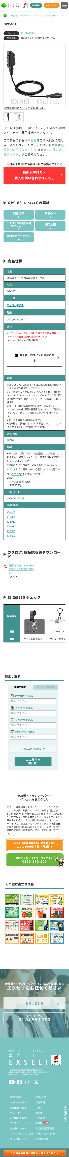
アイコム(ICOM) (28, 33)
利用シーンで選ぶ (25, 731)
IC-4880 (11, 517)
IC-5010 (11, 521)
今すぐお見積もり (33, 638)
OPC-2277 (17, 474)
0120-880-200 (34, 1018)
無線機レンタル (18, 1128)
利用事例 (40, 1102)
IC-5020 (11, 526)
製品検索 (36, 5)
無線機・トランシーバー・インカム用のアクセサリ (36, 15)
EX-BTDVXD (33, 631)
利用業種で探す (18, 1118)
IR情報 (38, 1123)
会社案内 (40, 1118)
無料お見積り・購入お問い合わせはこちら (34, 175)
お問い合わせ (52, 5)
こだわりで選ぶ (24, 719)
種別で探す (16, 1097)
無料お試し (41, 1097)
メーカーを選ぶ (24, 707)
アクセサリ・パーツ (20, 1123)
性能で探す (16, 1112)
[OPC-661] (8, 117)
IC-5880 (11, 535)
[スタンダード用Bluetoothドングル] (33, 616)
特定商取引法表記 (44, 1128)
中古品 (32, 140)
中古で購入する (18, 1138)
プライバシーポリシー (47, 1133)
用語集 (38, 1112)
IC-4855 (11, 512)
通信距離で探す (18, 1107)
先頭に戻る (65, 1115)
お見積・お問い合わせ (36, 357)
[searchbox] (33, 701)
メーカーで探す (18, 1102)
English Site (41, 1138)
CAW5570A (59, 631)
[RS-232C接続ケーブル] (58, 616)
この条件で (33, 761)
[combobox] (33, 701)
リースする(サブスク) (21, 1133)
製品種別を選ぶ (24, 695)
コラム (38, 1107)
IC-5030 (11, 531)
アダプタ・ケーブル (17, 319)
